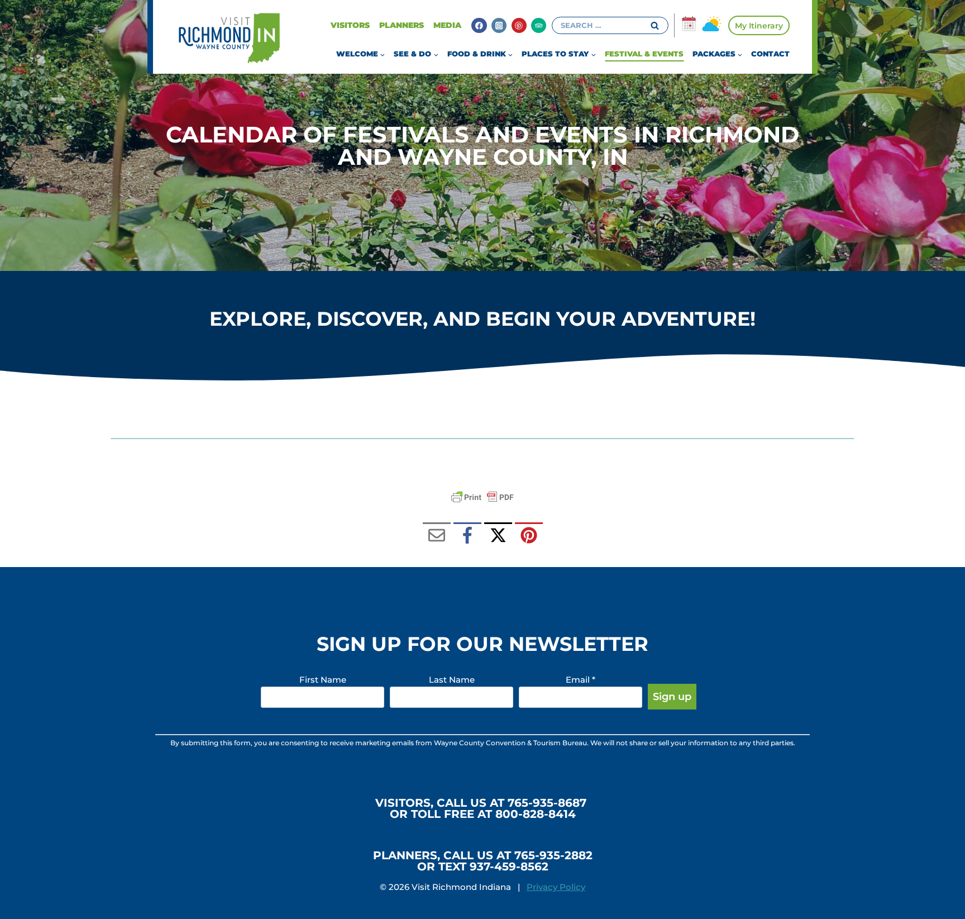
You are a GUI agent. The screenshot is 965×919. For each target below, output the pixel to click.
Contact (770, 53)
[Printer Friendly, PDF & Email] (482, 497)
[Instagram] (499, 25)
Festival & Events (644, 53)
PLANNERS (401, 25)
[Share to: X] (498, 536)
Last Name (452, 679)
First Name (322, 679)
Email (580, 679)
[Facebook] (478, 25)
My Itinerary (759, 26)
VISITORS (350, 25)
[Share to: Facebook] (467, 536)
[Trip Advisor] (538, 25)
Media (447, 25)
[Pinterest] (519, 25)
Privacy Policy (556, 887)
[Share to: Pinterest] (529, 536)
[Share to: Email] (437, 536)
